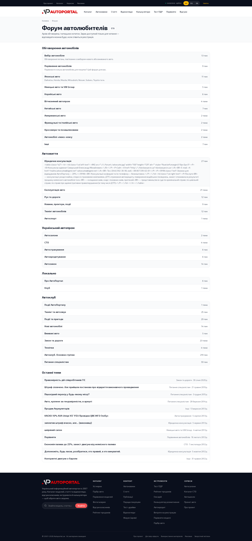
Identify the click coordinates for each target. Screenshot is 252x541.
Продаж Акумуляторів (56, 408)
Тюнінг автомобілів (55, 211)
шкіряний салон (53, 430)
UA (186, 3)
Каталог (59, 3)
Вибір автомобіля (54, 55)
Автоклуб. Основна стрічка (59, 354)
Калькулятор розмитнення (166, 502)
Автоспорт (50, 218)
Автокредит (159, 507)
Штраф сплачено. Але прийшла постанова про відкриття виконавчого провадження (91, 387)
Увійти (206, 3)
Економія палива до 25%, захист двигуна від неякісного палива (80, 444)
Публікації (128, 497)
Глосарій (158, 497)
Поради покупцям (131, 502)
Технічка (49, 347)
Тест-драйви (129, 507)
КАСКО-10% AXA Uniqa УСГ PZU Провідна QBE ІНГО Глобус (76, 415)
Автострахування (54, 249)
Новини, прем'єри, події (57, 204)
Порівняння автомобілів (58, 66)
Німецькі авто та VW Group (59, 87)
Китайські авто (52, 108)
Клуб (47, 287)
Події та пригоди (53, 319)
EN (197, 3)
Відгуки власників (101, 507)
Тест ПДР (158, 11)
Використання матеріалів (172, 536)
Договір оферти (152, 536)
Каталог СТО (190, 491)
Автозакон (50, 263)
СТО (46, 242)
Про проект (48, 3)
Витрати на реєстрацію (165, 512)
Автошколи (189, 497)
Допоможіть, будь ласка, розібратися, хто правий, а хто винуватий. (82, 451)
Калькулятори (143, 11)
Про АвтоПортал (53, 280)
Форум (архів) (130, 518)
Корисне (70, 3)
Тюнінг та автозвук (55, 311)
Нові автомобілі (53, 326)
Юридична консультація (57, 161)
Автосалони (51, 235)
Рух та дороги (52, 197)
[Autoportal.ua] (60, 11)
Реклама (80, 3)
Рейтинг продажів (101, 512)
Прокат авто (190, 502)
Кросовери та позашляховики (61, 129)
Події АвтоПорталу (55, 304)
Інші (46, 144)
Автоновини (101, 11)
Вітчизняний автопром (57, 101)
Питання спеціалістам (56, 361)
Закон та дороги (53, 340)
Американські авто (55, 115)
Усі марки (97, 486)
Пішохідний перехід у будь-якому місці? (67, 394)
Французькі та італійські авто (61, 122)
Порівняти (171, 11)
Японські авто (52, 76)
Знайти (81, 505)
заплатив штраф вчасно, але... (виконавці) (68, 422)
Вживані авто (51, 333)
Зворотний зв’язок (202, 536)
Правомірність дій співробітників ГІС (64, 380)
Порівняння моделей (103, 497)
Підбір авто (98, 491)
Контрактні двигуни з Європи (60, 458)
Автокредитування (55, 256)
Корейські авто (53, 94)
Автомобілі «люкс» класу (58, 137)
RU (191, 3)
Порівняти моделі (162, 518)
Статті (114, 11)
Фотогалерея (99, 502)
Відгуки (183, 11)
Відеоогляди (127, 11)
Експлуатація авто (54, 189)
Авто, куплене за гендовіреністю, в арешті (68, 401)
